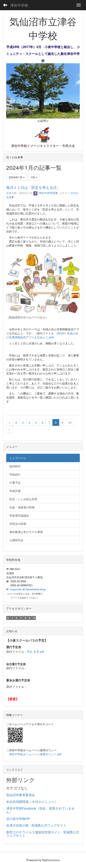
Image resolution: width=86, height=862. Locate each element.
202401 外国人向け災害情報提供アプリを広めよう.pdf (42, 335)
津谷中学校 (19, 5)
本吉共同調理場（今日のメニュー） (31, 801)
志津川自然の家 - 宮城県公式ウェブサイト (36, 825)
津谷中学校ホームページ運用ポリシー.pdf (35, 754)
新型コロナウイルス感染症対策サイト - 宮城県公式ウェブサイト (42, 834)
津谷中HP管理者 (48, 193)
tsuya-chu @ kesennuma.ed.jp (28, 589)
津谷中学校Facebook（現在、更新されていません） (40, 810)
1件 (33, 177)
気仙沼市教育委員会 (20, 795)
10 (69, 422)
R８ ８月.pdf (35, 651)
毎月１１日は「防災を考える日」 (33, 187)
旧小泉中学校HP (18, 818)
